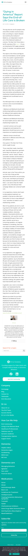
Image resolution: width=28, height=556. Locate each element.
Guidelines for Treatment (9, 492)
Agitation (4, 469)
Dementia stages (7, 450)
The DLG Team (6, 410)
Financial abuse (6, 473)
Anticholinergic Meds (8, 487)
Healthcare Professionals (9, 429)
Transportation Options (9, 436)
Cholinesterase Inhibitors (9, 506)
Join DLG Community (14, 379)
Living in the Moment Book (10, 426)
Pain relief (4, 471)
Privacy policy (10, 544)
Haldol (3, 503)
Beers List (4, 490)
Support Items (6, 438)
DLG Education (6, 399)
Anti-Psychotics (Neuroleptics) (11, 511)
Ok (10, 554)
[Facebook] (12, 341)
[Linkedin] (16, 341)
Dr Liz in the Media (7, 415)
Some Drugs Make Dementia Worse (13, 508)
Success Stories (6, 413)
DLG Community (6, 424)
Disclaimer (18, 544)
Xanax (3, 482)
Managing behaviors (8, 466)
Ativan (3, 485)
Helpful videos (6, 447)
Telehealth (4, 396)
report (18, 44)
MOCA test (4, 455)
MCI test (4, 457)
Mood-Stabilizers (6, 513)
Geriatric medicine (7, 434)
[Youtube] (14, 341)
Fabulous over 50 (7, 431)
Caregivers (12, 24)
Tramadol (4, 501)
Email (2, 527)
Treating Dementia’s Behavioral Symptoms (11, 498)
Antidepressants (6, 495)
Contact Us (5, 394)
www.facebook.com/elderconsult (12, 313)
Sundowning (5, 452)
